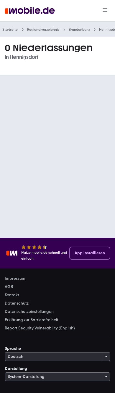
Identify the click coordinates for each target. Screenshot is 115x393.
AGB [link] (9, 286)
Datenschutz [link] (17, 303)
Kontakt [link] (12, 295)
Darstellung (16, 368)
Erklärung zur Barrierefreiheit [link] (31, 320)
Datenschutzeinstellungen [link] (29, 311)
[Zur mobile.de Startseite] (30, 10)
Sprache (13, 348)
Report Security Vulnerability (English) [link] (40, 328)
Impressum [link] (15, 278)
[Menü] (105, 11)
